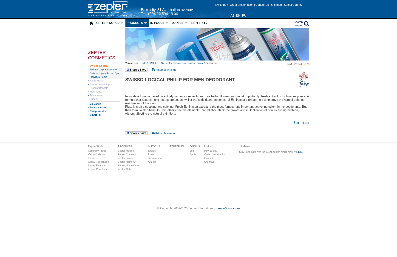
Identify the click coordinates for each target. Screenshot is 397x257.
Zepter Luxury (126, 158)
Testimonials (97, 95)
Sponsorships (155, 158)
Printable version (165, 70)
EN (238, 15)
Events (152, 150)
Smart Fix (95, 114)
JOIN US (178, 23)
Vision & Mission (97, 154)
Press (151, 154)
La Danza (95, 103)
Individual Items (98, 76)
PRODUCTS (135, 23)
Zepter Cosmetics (175, 63)
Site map (277, 4)
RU (244, 15)
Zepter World (107, 23)
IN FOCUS (157, 23)
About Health (97, 80)
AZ (232, 15)
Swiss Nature (98, 107)
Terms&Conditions (228, 208)
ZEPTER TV (199, 23)
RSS (300, 151)
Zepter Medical (126, 150)
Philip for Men (98, 111)
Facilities (93, 158)
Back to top (301, 122)
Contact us (262, 4)
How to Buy (221, 4)
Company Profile (97, 150)
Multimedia (96, 91)
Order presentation (242, 4)
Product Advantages (101, 84)
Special (94, 99)
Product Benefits (99, 88)
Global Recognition (98, 161)
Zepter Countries (97, 169)
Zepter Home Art (127, 161)
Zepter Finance (96, 165)
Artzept (152, 161)
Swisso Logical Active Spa (104, 73)
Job (192, 150)
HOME (143, 63)
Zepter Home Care (128, 165)
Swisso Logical (99, 65)
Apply (193, 154)
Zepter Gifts (124, 169)
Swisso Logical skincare (103, 69)
